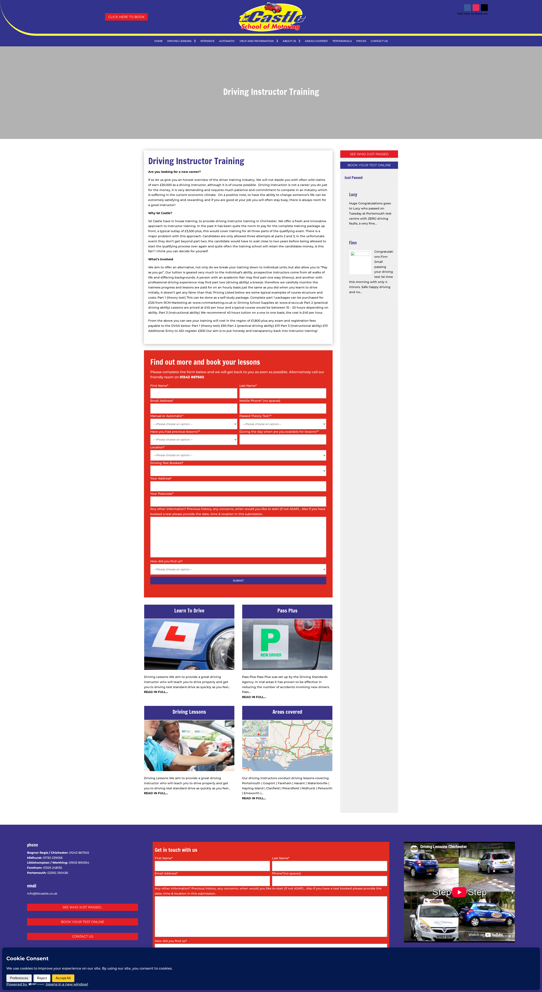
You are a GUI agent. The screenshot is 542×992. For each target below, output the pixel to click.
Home (158, 41)
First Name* (159, 386)
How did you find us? (166, 561)
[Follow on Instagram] (476, 7)
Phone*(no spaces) (286, 873)
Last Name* (248, 386)
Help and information (257, 41)
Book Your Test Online (82, 922)
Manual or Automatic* (166, 416)
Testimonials (342, 41)
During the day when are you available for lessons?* (279, 432)
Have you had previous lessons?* (175, 432)
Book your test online (369, 165)
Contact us (379, 41)
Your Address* (161, 478)
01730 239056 (53, 858)
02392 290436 (57, 873)
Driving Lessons (179, 41)
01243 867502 (473, 17)
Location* (157, 447)
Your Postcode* (162, 494)
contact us (82, 936)
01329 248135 (52, 868)
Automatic (227, 41)
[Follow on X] (484, 7)
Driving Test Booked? (166, 463)
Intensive (207, 41)
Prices (361, 41)
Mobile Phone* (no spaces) (259, 401)
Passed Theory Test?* (255, 416)
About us (289, 41)
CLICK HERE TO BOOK (126, 17)
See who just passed (369, 154)
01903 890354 (79, 863)
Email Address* (161, 401)
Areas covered (316, 41)
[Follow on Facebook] (467, 7)
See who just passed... (82, 907)
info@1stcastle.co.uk (42, 893)
